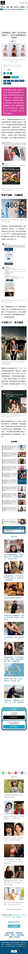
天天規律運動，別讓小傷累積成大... (14, 638)
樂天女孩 (22, 80)
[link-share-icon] (11, 73)
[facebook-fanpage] (13, 940)
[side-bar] (26, 2)
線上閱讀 (14, 926)
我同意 (14, 951)
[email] (20, 940)
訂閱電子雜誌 (19, 933)
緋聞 (5, 80)
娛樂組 (8, 70)
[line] (9, 940)
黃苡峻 (9, 83)
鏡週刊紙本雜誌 (16, 915)
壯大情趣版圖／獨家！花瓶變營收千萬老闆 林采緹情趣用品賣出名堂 (9, 468)
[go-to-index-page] (12, 41)
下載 (25, 773)
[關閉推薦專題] (26, 470)
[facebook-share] (4, 73)
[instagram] (16, 940)
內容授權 (6, 935)
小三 (9, 80)
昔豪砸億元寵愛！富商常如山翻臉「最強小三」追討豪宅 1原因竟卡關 (9, 495)
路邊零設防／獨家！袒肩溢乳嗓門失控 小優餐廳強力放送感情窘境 (9, 454)
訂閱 (18, 773)
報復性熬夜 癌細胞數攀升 (9, 521)
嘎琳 (5, 83)
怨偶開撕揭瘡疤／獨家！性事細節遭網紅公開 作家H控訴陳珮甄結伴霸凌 (9, 502)
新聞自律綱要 (20, 935)
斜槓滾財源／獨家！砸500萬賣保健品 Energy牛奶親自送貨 (9, 482)
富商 (12, 80)
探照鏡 (16, 80)
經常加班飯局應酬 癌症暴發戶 (12, 598)
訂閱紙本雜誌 (3, 2)
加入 (6, 773)
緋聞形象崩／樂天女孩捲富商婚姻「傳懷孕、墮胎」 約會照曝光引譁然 (9, 448)
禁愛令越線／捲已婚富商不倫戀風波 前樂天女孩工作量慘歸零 (10, 509)
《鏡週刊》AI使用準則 (14, 937)
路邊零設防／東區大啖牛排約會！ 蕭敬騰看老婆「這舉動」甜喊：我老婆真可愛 (9, 461)
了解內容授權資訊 (16, 917)
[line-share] (8, 73)
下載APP (13, 935)
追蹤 (12, 773)
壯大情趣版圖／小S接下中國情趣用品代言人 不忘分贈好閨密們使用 (10, 475)
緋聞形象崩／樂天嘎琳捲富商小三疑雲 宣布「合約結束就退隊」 (10, 488)
